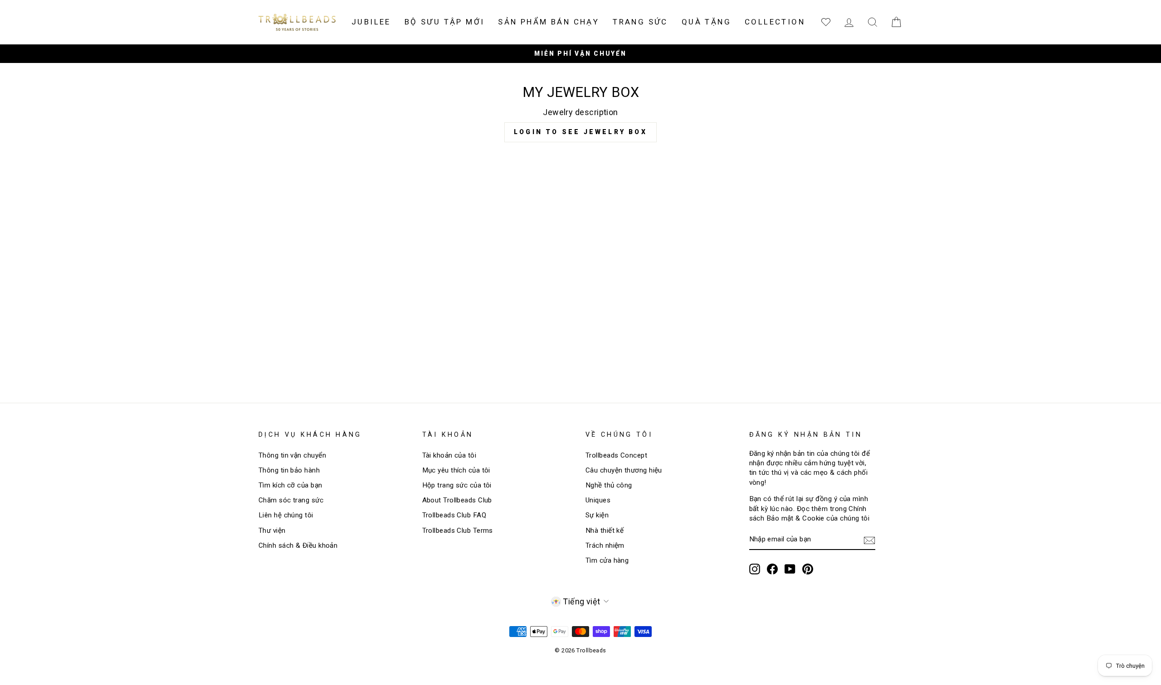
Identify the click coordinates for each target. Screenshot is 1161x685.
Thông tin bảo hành (289, 470)
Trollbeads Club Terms (457, 530)
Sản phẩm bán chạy (548, 21)
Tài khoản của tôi (449, 455)
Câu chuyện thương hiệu (623, 470)
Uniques (597, 500)
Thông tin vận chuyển (292, 455)
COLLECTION (775, 21)
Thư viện (272, 530)
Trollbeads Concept (616, 455)
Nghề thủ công (608, 485)
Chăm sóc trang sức (291, 500)
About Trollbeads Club (457, 500)
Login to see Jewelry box (580, 131)
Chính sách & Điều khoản (298, 545)
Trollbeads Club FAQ (454, 515)
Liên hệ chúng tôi (286, 515)
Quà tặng (706, 21)
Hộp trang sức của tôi (457, 485)
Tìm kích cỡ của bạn (290, 485)
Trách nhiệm (604, 545)
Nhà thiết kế (604, 530)
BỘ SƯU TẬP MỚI (445, 21)
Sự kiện (597, 515)
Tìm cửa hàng (607, 560)
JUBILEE (371, 21)
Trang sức (640, 21)
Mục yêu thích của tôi (456, 470)
